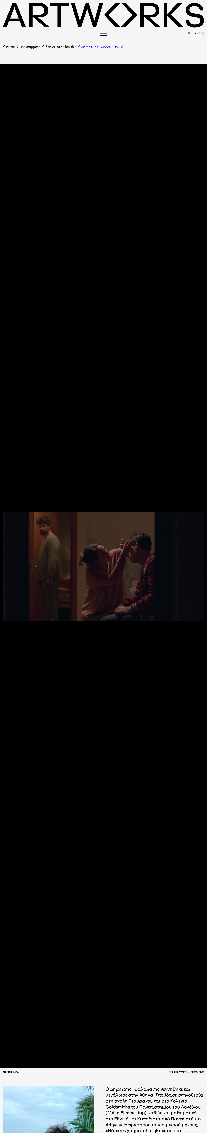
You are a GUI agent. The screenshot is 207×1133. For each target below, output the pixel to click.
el (190, 34)
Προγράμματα (30, 46)
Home (10, 46)
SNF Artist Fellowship (61, 46)
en (200, 34)
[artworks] (103, 26)
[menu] (103, 34)
